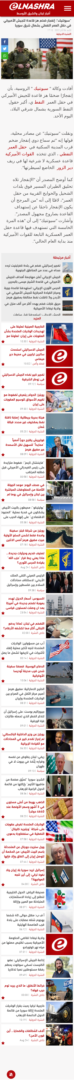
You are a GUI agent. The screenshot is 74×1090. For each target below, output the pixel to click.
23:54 (23, 612)
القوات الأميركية (19, 153)
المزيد (37, 318)
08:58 (31, 499)
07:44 (23, 861)
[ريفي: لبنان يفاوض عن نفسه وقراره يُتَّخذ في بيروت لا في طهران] (59, 763)
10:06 (23, 680)
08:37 (22, 907)
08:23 (23, 816)
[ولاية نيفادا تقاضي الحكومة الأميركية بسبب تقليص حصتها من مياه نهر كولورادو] (59, 944)
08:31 (23, 703)
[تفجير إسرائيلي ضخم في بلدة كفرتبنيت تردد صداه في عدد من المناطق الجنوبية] (67, 267)
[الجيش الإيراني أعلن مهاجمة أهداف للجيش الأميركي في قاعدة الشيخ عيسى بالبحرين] (67, 279)
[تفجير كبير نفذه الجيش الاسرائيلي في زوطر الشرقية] (59, 378)
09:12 (31, 384)
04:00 (24, 884)
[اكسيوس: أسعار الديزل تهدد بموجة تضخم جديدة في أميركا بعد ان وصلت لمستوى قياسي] (59, 605)
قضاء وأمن (38, 363)
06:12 (22, 929)
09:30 (23, 408)
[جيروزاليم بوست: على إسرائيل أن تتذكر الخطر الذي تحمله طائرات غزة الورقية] (59, 718)
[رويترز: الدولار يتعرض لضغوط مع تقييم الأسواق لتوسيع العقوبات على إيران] (59, 401)
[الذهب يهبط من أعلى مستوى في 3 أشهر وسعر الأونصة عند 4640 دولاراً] (59, 808)
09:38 (31, 590)
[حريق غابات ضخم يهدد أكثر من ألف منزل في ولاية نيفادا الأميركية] (67, 305)
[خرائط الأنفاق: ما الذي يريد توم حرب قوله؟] (59, 989)
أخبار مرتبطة (61, 257)
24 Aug (25, 567)
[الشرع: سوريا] (59, 786)
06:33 (23, 748)
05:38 (23, 522)
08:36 (23, 793)
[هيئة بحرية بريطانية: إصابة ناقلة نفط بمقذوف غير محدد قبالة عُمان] (59, 424)
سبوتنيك (41, 88)
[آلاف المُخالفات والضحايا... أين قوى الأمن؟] (59, 1035)
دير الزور (65, 167)
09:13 (31, 771)
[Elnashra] (31, 6)
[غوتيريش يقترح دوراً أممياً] (59, 446)
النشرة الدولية (63, 34)
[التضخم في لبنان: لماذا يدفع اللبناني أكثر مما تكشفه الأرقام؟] (59, 627)
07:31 (22, 952)
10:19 (22, 1019)
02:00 (25, 633)
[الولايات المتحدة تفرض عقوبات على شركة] (59, 831)
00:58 (23, 476)
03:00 (24, 995)
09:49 (22, 975)
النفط (39, 102)
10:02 (27, 363)
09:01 (23, 725)
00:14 (23, 658)
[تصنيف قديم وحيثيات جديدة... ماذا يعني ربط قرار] (59, 559)
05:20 (23, 431)
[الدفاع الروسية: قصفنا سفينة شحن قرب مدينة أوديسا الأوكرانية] (59, 673)
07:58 (23, 839)
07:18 (23, 544)
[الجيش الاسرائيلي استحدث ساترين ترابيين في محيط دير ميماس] (59, 356)
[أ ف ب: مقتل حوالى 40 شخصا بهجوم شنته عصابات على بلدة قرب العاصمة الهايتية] (59, 921)
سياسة (40, 383)
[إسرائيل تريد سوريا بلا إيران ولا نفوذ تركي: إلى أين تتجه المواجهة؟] (59, 876)
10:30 (23, 341)
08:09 (23, 454)
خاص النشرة (37, 566)
